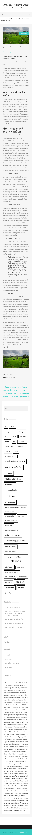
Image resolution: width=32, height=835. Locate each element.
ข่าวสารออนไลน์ (12, 710)
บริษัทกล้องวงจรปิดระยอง (10, 769)
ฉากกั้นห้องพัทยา (8, 739)
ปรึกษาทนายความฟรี (22, 798)
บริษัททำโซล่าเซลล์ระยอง (14, 773)
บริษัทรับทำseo (9, 700)
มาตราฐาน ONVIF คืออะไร (11, 520)
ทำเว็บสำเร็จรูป (16, 692)
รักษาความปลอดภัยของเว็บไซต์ (11, 530)
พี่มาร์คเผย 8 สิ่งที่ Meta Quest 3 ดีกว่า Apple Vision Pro (15, 628)
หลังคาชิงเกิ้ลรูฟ (17, 702)
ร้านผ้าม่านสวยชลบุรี (17, 739)
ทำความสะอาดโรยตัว (20, 751)
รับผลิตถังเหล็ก (17, 744)
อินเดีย (11, 800)
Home (3, 19)
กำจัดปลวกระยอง (8, 727)
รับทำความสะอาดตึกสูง (9, 751)
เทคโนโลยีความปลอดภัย (16, 559)
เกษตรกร (13, 52)
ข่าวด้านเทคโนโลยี (13, 467)
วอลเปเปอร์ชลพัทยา (20, 734)
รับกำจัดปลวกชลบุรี (19, 722)
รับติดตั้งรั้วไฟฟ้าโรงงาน (18, 781)
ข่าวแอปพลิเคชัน (11, 490)
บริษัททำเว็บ (23, 695)
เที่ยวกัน (15, 800)
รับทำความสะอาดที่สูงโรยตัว (11, 759)
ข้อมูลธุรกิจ (10, 707)
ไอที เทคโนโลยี (20, 710)
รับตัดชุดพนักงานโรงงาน (14, 717)
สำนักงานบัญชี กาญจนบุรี (18, 796)
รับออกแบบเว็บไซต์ (15, 683)
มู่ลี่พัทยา (26, 737)
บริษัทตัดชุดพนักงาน (13, 719)
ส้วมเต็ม (6, 715)
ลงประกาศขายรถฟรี (15, 695)
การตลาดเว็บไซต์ (20, 786)
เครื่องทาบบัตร (7, 697)
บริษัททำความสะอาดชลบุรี (21, 756)
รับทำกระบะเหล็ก (13, 746)
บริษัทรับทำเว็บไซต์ (15, 685)
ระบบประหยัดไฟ (12, 783)
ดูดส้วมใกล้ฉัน (19, 712)
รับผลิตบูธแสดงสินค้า (16, 697)
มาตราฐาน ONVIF (22, 516)
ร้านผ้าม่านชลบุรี (14, 737)
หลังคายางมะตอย (8, 702)
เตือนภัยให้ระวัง (10, 547)
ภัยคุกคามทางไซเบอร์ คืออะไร (14, 619)
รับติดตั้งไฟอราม (21, 800)
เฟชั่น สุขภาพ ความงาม (14, 729)
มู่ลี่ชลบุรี (21, 737)
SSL (14, 441)
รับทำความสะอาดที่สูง (21, 749)
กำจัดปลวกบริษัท (17, 727)
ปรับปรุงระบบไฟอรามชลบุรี (16, 788)
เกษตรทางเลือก (20, 52)
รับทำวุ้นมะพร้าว (12, 749)
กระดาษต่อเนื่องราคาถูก (10, 764)
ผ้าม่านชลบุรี (7, 732)
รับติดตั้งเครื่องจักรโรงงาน (18, 805)
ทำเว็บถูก (23, 688)
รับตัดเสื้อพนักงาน (23, 719)
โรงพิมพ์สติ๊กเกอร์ (12, 705)
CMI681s (12, 426)
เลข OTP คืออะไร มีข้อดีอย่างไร (11, 572)
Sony (7, 442)
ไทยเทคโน (19, 47)
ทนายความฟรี (13, 798)
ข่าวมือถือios (9, 485)
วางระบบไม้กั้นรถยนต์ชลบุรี (17, 778)
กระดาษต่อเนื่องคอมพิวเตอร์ (11, 766)
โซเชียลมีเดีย (9, 588)
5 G (6, 426)
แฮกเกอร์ (20, 582)
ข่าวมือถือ (8, 473)
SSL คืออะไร (20, 446)
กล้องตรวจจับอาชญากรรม (10, 456)
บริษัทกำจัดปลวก (14, 724)
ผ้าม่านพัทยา (13, 732)
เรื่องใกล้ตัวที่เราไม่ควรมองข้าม (14, 623)
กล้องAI (16, 451)
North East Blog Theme (11, 832)
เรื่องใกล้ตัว (9, 567)
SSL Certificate (22, 441)
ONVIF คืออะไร (23, 436)
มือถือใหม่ (8, 526)
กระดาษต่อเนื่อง (9, 761)
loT (6, 436)
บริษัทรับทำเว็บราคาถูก (17, 690)
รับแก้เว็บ (22, 707)
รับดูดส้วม (13, 712)
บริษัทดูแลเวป (16, 707)
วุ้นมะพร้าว (20, 746)
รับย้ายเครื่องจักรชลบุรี (21, 791)
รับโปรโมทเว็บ (22, 700)
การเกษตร (7, 52)
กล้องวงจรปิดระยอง (23, 766)
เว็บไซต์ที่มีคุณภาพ (22, 576)
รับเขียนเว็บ (23, 683)
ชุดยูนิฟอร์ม (11, 715)
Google (21, 432)
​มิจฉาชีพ (8, 593)
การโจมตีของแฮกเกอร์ (15, 461)
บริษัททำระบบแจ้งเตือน (22, 783)
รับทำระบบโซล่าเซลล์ (12, 771)
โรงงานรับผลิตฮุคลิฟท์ (14, 742)
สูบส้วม (25, 712)
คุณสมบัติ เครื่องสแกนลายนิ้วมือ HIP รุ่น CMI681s (15, 507)
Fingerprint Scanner (10, 432)
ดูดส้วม (9, 712)
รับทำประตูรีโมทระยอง (15, 776)
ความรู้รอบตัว (9, 19)
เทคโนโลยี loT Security (10, 551)
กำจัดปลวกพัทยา (23, 724)
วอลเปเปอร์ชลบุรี (11, 734)
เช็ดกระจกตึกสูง (7, 754)
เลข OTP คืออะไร (20, 567)
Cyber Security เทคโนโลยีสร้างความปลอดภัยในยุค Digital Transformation (15, 613)
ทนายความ (6, 798)
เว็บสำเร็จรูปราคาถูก (19, 793)
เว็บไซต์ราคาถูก (8, 582)
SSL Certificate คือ (9, 446)
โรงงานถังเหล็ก (10, 744)
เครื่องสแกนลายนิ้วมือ (12, 535)
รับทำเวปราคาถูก (16, 688)
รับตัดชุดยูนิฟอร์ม (18, 715)
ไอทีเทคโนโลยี (12, 786)
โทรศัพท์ (21, 588)
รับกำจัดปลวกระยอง (9, 722)
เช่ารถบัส (6, 786)
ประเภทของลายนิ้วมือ (9, 516)
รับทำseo (15, 700)
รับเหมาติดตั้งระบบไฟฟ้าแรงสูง (17, 810)
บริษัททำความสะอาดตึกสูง (18, 754)
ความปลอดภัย (10, 502)
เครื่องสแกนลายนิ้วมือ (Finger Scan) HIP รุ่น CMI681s (16, 541)
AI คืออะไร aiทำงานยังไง (12, 607)
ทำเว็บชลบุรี (23, 692)
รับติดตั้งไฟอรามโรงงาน (18, 803)
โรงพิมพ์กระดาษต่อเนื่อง (20, 761)
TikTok (8, 451)
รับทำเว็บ (22, 685)
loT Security (13, 436)
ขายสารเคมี (20, 705)
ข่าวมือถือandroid (13, 479)
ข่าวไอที (10, 496)
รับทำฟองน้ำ (7, 695)
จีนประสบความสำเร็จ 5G (10, 511)
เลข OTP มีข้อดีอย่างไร (10, 576)
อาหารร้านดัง (23, 729)
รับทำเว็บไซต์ (7, 683)
